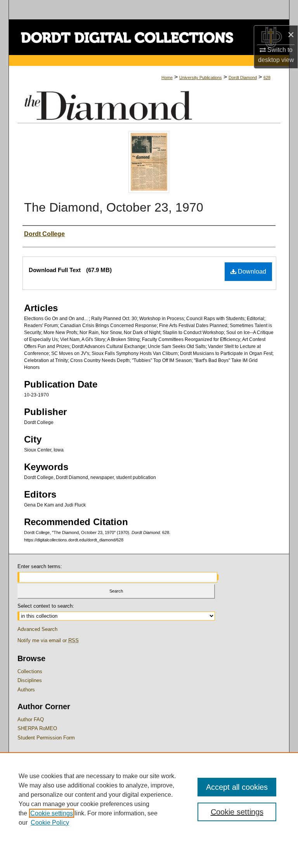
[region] (149, 799)
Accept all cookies (237, 787)
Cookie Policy (50, 822)
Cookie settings (51, 813)
